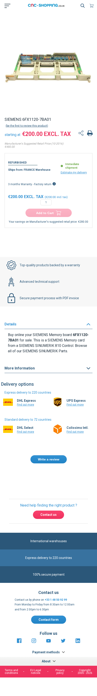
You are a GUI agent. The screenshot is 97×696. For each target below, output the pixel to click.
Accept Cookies (48, 673)
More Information (20, 368)
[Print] (89, 134)
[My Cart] (92, 5)
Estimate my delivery (74, 172)
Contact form (49, 619)
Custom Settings (47, 685)
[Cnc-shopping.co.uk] (47, 5)
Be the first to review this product (27, 125)
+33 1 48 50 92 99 (56, 599)
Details (10, 324)
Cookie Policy (81, 660)
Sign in (54, 478)
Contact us (48, 514)
